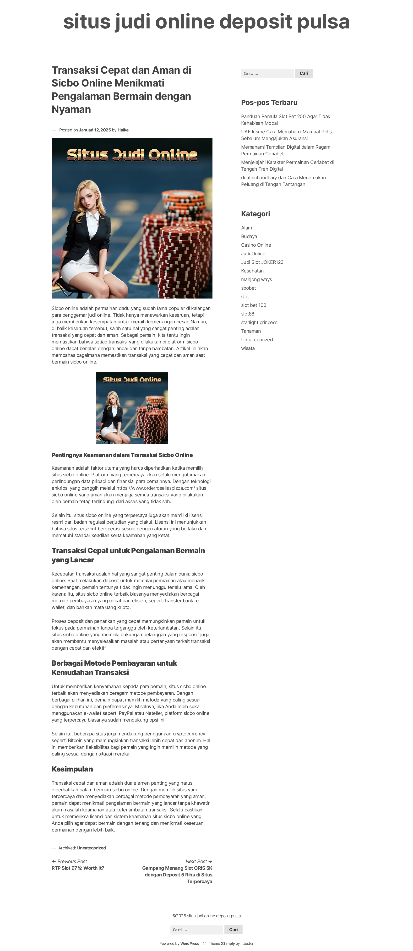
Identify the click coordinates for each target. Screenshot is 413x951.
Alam (246, 228)
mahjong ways (256, 279)
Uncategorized (91, 847)
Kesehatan (252, 271)
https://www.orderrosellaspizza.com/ (155, 488)
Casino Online (256, 245)
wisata (248, 348)
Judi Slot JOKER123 (262, 262)
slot (245, 296)
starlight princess (259, 322)
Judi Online (253, 253)
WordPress (189, 943)
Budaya (249, 236)
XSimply (228, 943)
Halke (123, 129)
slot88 (247, 314)
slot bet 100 (253, 305)
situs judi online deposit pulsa (206, 21)
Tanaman (251, 331)
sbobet (248, 288)
